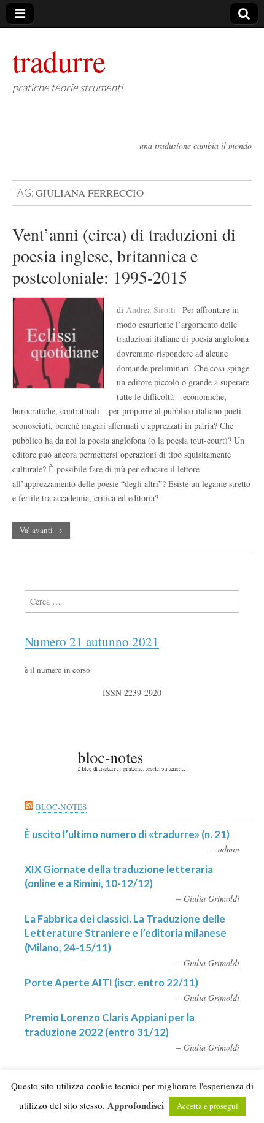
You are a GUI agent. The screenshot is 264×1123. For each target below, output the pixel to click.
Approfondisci (135, 1105)
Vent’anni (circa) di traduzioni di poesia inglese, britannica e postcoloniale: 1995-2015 (124, 255)
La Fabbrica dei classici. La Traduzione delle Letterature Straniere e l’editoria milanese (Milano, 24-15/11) (126, 933)
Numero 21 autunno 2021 (92, 641)
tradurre (59, 60)
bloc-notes (61, 806)
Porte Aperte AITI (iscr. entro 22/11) (111, 982)
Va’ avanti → (41, 529)
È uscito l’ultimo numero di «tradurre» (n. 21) (127, 834)
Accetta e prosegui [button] (207, 1105)
